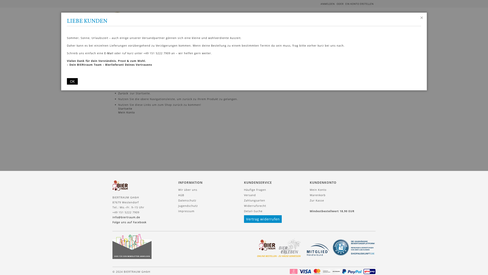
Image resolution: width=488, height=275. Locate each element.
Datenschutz (187, 200)
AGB (181, 195)
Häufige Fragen (255, 190)
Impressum (186, 211)
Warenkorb (318, 195)
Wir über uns (187, 190)
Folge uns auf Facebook (129, 222)
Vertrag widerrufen (263, 219)
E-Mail (108, 53)
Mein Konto (318, 190)
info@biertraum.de (126, 217)
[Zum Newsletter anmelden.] (132, 258)
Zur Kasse (317, 200)
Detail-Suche (253, 211)
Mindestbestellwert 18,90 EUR (332, 211)
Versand (250, 195)
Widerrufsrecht (255, 206)
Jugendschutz (188, 206)
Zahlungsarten (254, 200)
